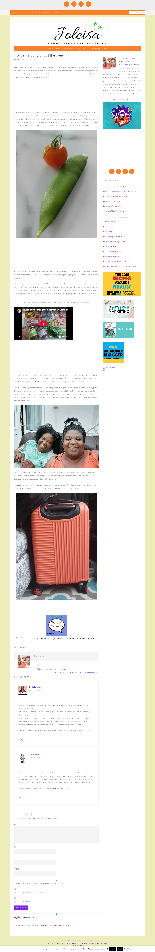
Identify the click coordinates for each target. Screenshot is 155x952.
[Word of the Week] (56, 635)
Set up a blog (107, 232)
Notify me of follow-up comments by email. (28, 892)
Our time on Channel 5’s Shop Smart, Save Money (119, 266)
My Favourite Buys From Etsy (49, 788)
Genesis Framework (77, 943)
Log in (106, 943)
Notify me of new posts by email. (25, 901)
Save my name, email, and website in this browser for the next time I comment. (40, 883)
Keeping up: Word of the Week (113, 206)
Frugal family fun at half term (112, 251)
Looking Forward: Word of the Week (115, 196)
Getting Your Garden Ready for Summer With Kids (119, 191)
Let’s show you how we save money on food (118, 261)
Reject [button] (120, 949)
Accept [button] (112, 949)
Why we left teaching (109, 221)
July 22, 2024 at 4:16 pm (36, 758)
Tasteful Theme (64, 943)
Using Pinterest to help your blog (114, 242)
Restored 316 (90, 940)
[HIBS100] (106, 369)
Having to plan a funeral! (111, 256)
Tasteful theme (78, 940)
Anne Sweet (33, 754)
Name (16, 847)
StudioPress (90, 943)
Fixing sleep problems (110, 246)
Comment (18, 824)
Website (17, 869)
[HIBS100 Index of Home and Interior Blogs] (111, 367)
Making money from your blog (113, 237)
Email (16, 858)
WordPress (99, 943)
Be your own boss (109, 227)
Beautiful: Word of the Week (112, 201)
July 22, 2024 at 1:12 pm (36, 690)
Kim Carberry (33, 687)
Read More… (134, 94)
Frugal (24, 647)
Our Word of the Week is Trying (113, 211)
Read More (128, 949)
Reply (21, 740)
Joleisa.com (123, 65)
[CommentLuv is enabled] (24, 918)
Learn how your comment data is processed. (55, 925)
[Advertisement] (56, 96)
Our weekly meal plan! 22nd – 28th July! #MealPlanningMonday (61, 730)
